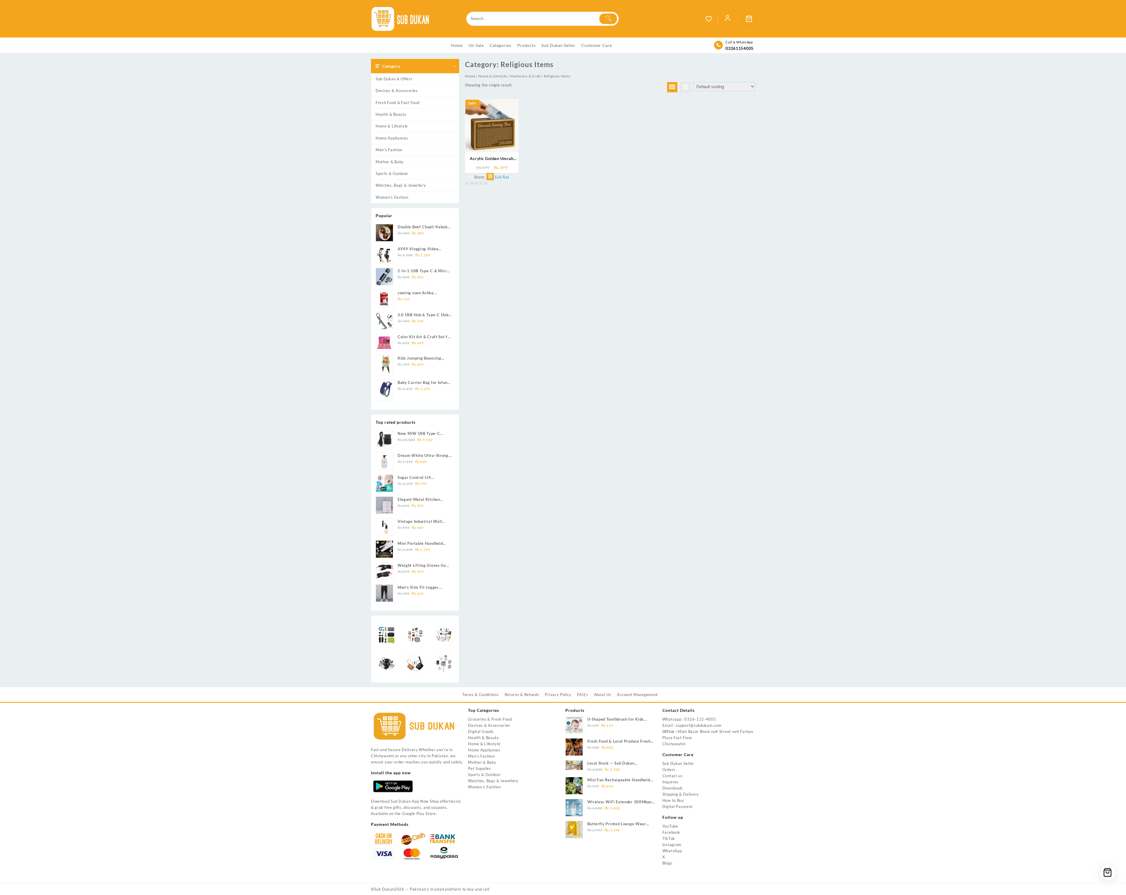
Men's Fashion (389, 149)
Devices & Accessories (397, 90)
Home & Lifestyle (392, 126)
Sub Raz (502, 177)
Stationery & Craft (525, 76)
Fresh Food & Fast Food (397, 102)
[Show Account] (727, 18)
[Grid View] (672, 87)
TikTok (668, 838)
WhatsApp (672, 850)
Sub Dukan (384, 889)
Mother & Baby (390, 161)
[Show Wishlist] (711, 19)
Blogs (667, 863)
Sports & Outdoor (392, 173)
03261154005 (739, 48)
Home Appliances (392, 138)
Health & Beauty (391, 114)
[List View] (685, 87)
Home (470, 76)
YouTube (670, 826)
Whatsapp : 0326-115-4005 (689, 719)
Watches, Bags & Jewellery (401, 185)
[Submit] (608, 18)
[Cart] (748, 18)
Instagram (671, 844)
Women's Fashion (392, 197)
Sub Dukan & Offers (394, 78)
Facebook (671, 832)
